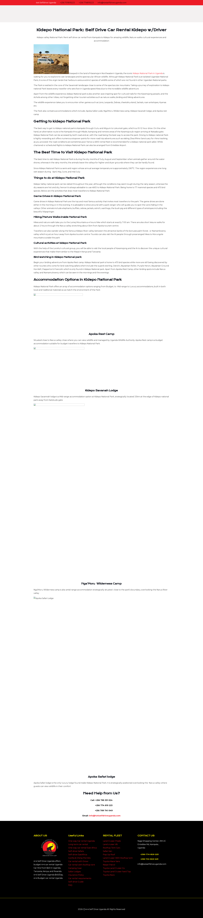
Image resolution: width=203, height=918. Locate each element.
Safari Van (107, 851)
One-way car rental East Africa (82, 848)
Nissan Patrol (109, 865)
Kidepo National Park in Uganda (148, 73)
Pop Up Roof (109, 854)
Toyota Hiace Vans (111, 861)
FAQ (70, 885)
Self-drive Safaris (76, 851)
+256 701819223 (67, 3)
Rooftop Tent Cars (111, 848)
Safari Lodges (74, 871)
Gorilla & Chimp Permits (79, 858)
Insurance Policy (76, 875)
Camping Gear (75, 868)
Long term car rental (78, 844)
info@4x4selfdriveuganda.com (112, 3)
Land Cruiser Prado (112, 841)
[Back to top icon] (101, 902)
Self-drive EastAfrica (77, 854)
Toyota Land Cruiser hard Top (117, 871)
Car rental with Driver (78, 861)
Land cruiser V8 (110, 844)
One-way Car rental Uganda (81, 841)
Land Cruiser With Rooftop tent (118, 858)
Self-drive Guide (76, 882)
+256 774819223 (86, 3)
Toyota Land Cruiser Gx (114, 868)
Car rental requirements (79, 878)
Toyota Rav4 (109, 875)
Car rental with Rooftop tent (81, 865)
